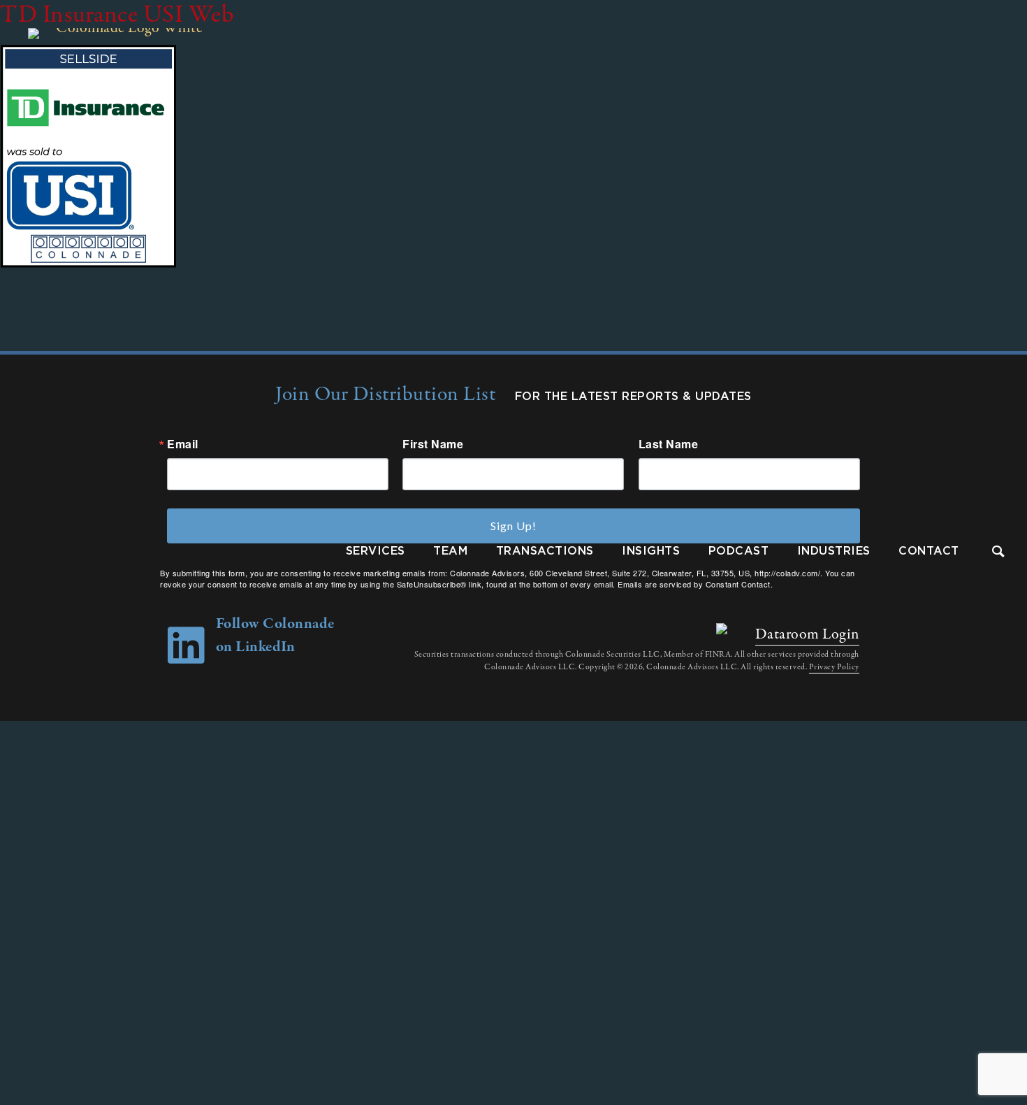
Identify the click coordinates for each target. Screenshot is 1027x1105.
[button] (999, 553)
